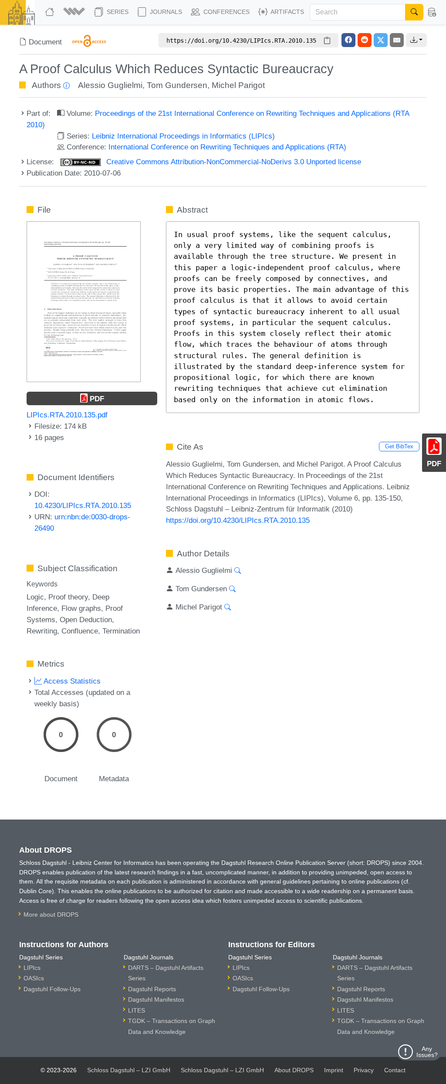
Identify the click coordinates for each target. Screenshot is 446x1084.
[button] (75, 12)
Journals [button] (165, 11)
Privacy (364, 1070)
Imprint (333, 1070)
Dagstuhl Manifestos (156, 999)
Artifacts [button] (286, 11)
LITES (136, 1010)
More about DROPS (51, 914)
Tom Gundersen (177, 85)
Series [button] (116, 11)
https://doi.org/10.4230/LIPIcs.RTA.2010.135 (238, 520)
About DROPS (294, 1070)
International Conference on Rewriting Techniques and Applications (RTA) (227, 146)
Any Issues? (427, 1051)
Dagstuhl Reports (152, 989)
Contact (394, 1070)
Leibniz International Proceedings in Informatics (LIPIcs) (183, 136)
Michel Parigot (238, 85)
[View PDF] (83, 301)
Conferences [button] (226, 11)
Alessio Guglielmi (110, 85)
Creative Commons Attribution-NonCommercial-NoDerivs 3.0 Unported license (232, 161)
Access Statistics (71, 681)
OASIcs (34, 978)
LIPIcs (32, 967)
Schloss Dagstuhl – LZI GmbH (128, 1070)
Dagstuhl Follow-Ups (52, 989)
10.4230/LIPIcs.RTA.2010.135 (82, 505)
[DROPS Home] (50, 12)
